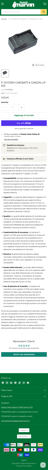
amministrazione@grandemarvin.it (15, 421)
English (23, 430)
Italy (23, 436)
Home (4, 19)
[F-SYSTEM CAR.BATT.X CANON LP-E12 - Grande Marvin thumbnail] (5, 73)
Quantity (4, 102)
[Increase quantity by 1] (21, 107)
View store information (11, 139)
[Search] (44, 11)
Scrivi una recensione (24, 354)
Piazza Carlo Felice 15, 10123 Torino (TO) (17, 407)
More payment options (24, 128)
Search (24, 460)
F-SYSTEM (8, 90)
